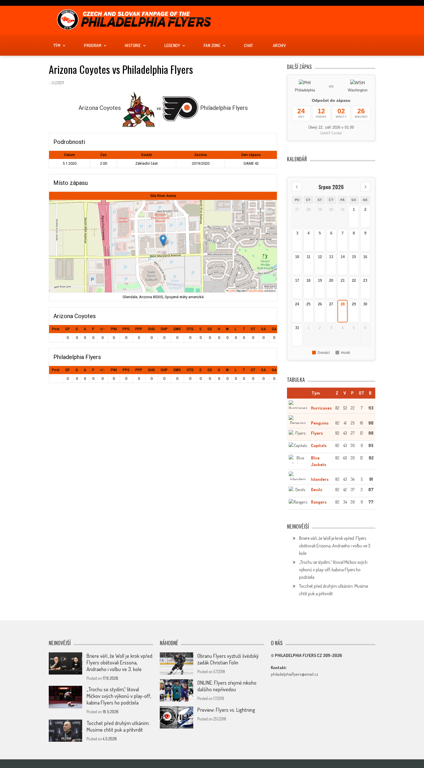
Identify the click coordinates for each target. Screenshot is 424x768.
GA (274, 329)
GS (209, 329)
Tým (56, 45)
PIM (114, 329)
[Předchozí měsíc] (297, 187)
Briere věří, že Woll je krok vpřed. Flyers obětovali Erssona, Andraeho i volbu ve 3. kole (335, 545)
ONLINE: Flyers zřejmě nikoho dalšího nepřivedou (226, 685)
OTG (190, 329)
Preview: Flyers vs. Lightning (226, 710)
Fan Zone (212, 45)
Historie (133, 45)
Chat (248, 45)
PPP (138, 329)
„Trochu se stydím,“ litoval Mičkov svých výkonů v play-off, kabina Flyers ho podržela (333, 569)
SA (263, 329)
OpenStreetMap (255, 290)
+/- (102, 329)
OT (253, 329)
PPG (126, 329)
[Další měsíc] (365, 187)
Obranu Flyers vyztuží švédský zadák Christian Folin (228, 659)
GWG (177, 329)
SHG (151, 329)
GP (67, 329)
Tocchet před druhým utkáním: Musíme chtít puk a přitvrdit (118, 726)
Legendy (172, 45)
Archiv (279, 45)
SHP (164, 329)
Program (92, 45)
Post (55, 329)
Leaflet (231, 290)
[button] (163, 240)
